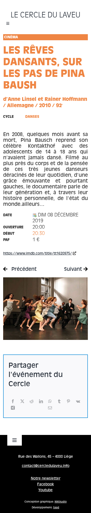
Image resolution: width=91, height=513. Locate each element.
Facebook (45, 484)
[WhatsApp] (50, 401)
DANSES (32, 117)
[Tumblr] (59, 401)
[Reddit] (31, 401)
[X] (22, 401)
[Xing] (12, 408)
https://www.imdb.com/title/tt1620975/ (37, 253)
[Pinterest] (68, 401)
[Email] (50, 408)
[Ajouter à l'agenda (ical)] (34, 215)
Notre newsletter (45, 478)
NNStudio (61, 502)
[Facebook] (12, 401)
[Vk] (78, 401)
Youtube (45, 490)
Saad (56, 507)
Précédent (23, 269)
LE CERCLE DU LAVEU (45, 15)
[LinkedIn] (41, 401)
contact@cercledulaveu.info (45, 466)
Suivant (73, 269)
